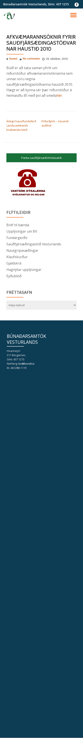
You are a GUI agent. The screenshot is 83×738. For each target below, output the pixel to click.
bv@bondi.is (26, 363)
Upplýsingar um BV (21, 231)
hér (59, 95)
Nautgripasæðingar (22, 250)
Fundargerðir (17, 237)
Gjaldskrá (13, 263)
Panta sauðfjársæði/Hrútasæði (41, 158)
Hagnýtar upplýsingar (24, 269)
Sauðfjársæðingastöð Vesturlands (33, 244)
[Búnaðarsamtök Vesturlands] (10, 16)
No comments (31, 58)
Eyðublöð (13, 276)
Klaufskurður (17, 257)
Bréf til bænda (17, 225)
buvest (13, 58)
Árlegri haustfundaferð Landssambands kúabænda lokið (21, 125)
